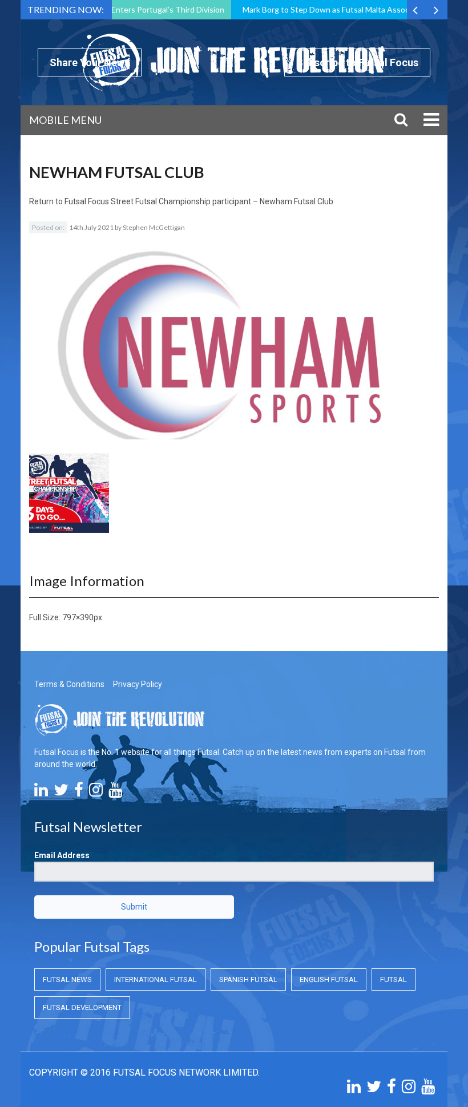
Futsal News (67, 979)
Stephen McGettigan (154, 227)
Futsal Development (82, 1007)
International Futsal (155, 979)
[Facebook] (78, 792)
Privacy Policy (137, 684)
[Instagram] (96, 792)
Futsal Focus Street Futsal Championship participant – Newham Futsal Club (198, 201)
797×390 (78, 617)
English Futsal (329, 979)
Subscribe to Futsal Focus (357, 62)
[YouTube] (115, 792)
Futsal (393, 979)
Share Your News (90, 62)
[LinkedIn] (41, 792)
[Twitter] (61, 792)
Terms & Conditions (69, 684)
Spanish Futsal (248, 979)
